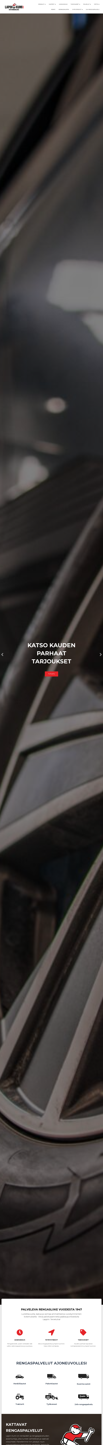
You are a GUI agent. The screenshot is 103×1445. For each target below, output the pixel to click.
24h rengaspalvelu (92, 9)
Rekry (53, 9)
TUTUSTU (51, 674)
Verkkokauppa (64, 9)
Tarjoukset (75, 4)
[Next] (100, 654)
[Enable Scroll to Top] (99, 1440)
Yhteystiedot (77, 9)
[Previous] (2, 654)
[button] (45, 4)
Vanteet (52, 4)
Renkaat (41, 4)
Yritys (96, 4)
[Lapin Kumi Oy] (14, 6)
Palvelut (86, 4)
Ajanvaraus (63, 4)
